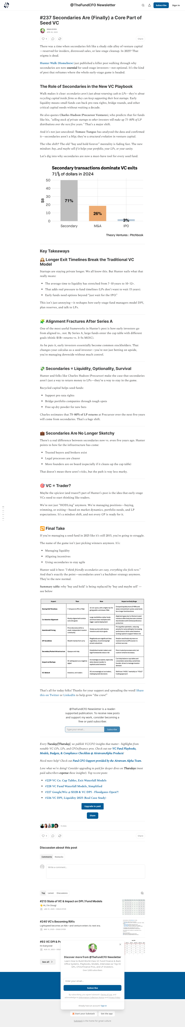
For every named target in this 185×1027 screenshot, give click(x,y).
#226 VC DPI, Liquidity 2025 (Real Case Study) (75, 798)
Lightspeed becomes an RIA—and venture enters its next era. (70, 925)
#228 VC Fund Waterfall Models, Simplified (73, 786)
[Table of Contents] (3, 513)
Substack (78, 1020)
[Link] (36, 86)
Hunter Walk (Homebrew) (57, 63)
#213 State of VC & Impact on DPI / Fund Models (71, 901)
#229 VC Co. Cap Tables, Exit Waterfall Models (76, 780)
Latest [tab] (51, 893)
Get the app (107, 1013)
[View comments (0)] (53, 39)
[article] (92, 907)
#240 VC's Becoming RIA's (57, 921)
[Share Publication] (149, 5)
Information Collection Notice (91, 997)
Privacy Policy (114, 997)
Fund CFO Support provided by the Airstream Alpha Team (107, 761)
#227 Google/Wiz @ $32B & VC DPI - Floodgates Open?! (82, 792)
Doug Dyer (52, 29)
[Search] (143, 5)
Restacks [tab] (59, 857)
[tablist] (52, 857)
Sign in (176, 5)
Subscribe (161, 5)
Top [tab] (43, 893)
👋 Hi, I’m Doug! (48, 905)
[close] (120, 944)
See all (45, 961)
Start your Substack (85, 1013)
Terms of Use (106, 994)
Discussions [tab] (62, 893)
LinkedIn (69, 695)
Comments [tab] (47, 857)
